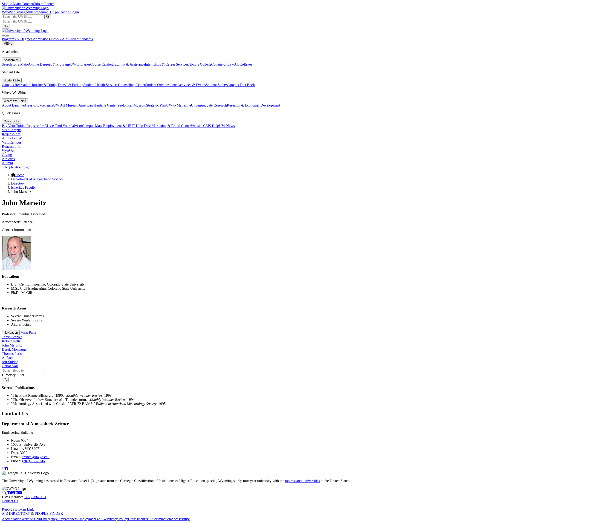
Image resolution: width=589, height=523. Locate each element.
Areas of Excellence (38, 105)
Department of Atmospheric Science (37, 179)
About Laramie (13, 105)
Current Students (80, 39)
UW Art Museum (65, 105)
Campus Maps (92, 126)
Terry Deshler (12, 337)
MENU (8, 43)
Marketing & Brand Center (171, 126)
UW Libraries (80, 64)
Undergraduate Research (209, 105)
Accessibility (180, 519)
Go (6, 26)
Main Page (28, 332)
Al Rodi (8, 358)
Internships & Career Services (166, 64)
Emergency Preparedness (59, 519)
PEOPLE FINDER (49, 513)
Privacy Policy (117, 519)
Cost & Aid (59, 39)
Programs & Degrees (17, 39)
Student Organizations (161, 85)
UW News (227, 126)
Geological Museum (131, 105)
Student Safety (216, 85)
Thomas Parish (12, 353)
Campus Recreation (16, 85)
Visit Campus (11, 130)
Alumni (43, 12)
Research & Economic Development (253, 105)
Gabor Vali (10, 366)
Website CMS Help (205, 126)
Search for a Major (15, 64)
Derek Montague (14, 349)
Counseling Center (131, 85)
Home (19, 175)
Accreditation (11, 519)
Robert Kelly (11, 341)
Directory (18, 183)
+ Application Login (64, 12)
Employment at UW (92, 519)
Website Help (31, 519)
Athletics (32, 12)
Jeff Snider (9, 362)
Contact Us (10, 501)
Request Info (11, 134)
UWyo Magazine (178, 105)
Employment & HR (117, 126)
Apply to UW (12, 138)
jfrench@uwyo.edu (35, 457)
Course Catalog (101, 64)
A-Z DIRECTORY (16, 513)
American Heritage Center (97, 105)
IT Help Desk (142, 126)
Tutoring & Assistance (129, 64)
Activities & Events (191, 85)
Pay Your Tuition (14, 126)
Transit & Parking (70, 85)
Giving (20, 12)
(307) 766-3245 (33, 461)
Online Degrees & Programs (49, 64)
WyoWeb (8, 12)
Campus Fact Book (241, 85)
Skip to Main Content (17, 4)
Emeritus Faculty (23, 187)
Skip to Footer (43, 4)
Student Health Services (100, 85)
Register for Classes (40, 126)
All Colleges (243, 64)
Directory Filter (13, 375)
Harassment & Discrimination (149, 519)
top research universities (302, 481)
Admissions (42, 39)
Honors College (199, 64)
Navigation (11, 332)
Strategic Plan (156, 105)
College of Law (222, 64)
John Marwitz (12, 345)
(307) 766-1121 (35, 497)
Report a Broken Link (18, 509)
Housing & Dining (44, 85)
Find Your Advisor (68, 126)
